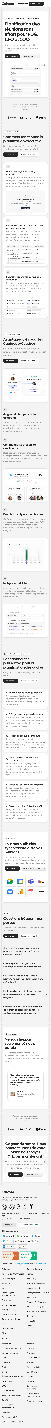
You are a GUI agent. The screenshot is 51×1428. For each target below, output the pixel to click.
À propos (31, 1353)
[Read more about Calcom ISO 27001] (4, 1207)
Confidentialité (34, 1367)
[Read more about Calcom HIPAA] (33, 1207)
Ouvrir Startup (33, 1358)
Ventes (30, 1274)
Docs (4, 1288)
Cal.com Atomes (9, 1314)
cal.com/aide (41, 1264)
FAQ (4, 1324)
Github (5, 1333)
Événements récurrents (12, 1377)
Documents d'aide (10, 1353)
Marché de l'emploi (35, 1307)
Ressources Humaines (36, 1312)
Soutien (30, 1362)
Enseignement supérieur (38, 1293)
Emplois (30, 1348)
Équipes (5, 1367)
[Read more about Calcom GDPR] (25, 1207)
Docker (5, 1338)
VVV (4, 1386)
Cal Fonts (6, 1362)
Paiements (7, 1412)
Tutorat (30, 1316)
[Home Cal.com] (8, 3)
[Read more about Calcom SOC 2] (12, 1207)
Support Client (33, 1288)
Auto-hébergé (8, 1279)
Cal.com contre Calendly (13, 1422)
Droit (29, 1326)
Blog (4, 1358)
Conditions (32, 1372)
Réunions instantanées (12, 1395)
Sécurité (30, 1381)
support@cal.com (21, 1264)
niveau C (31, 1321)
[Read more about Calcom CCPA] (19, 1207)
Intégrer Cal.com (9, 1305)
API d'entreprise (9, 1329)
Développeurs (8, 1381)
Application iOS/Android (13, 1274)
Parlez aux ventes (35, 1401)
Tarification (7, 1283)
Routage (6, 1310)
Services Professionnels (37, 1302)
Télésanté (31, 1297)
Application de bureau (11, 1319)
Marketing (31, 1279)
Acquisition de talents (36, 1283)
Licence (30, 1377)
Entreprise (6, 1300)
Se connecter (22, 4)
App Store (6, 1400)
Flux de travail (8, 1391)
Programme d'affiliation (12, 1348)
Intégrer (5, 1372)
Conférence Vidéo (10, 1417)
